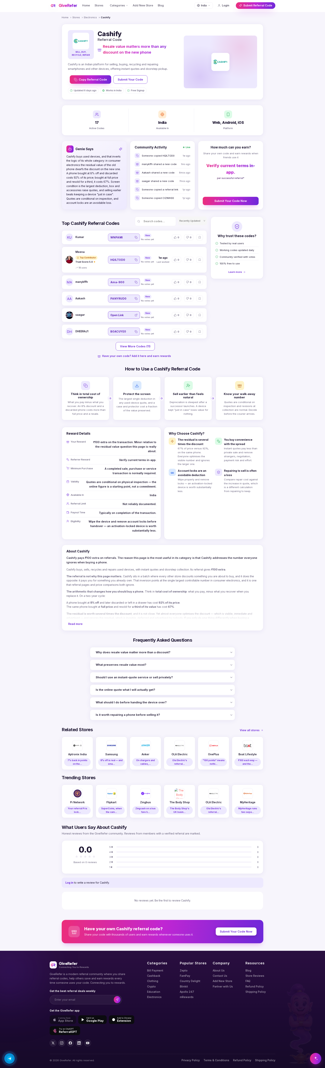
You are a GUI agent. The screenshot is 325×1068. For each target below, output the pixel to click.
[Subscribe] (117, 999)
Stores (99, 5)
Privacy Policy (190, 1060)
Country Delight (190, 981)
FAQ (247, 981)
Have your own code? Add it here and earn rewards (136, 356)
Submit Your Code (130, 79)
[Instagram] (61, 1043)
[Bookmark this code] (199, 237)
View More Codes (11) (135, 346)
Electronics (90, 17)
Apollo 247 (187, 991)
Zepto (184, 970)
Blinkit (184, 986)
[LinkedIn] (79, 1043)
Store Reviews (254, 975)
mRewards (187, 997)
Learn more (235, 271)
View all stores (250, 730)
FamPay (185, 975)
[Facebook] (70, 1043)
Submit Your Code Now (230, 201)
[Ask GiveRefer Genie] (315, 1058)
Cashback (153, 975)
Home (86, 5)
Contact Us (220, 975)
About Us (219, 970)
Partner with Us (223, 986)
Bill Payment (155, 970)
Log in (69, 882)
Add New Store (143, 5)
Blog (161, 5)
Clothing (152, 981)
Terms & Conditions (216, 1060)
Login (225, 5)
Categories (117, 5)
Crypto (151, 986)
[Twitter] (53, 1043)
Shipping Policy (255, 991)
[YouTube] (87, 1043)
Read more (75, 623)
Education (153, 991)
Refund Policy (254, 986)
